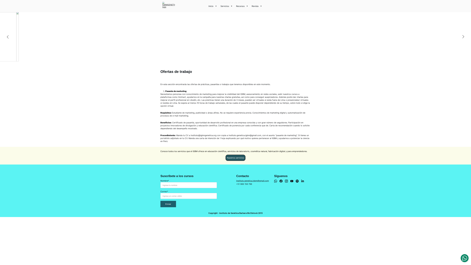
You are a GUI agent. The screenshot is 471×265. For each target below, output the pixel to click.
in (237, 180)
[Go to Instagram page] (287, 181)
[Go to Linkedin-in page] (302, 181)
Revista (255, 6)
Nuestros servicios (235, 158)
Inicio (211, 6)
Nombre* (164, 180)
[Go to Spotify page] (298, 181)
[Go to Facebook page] (282, 181)
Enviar (168, 204)
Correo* (164, 191)
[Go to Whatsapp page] (277, 181)
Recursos (240, 6)
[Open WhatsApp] (465, 258)
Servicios (225, 6)
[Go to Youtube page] (293, 181)
